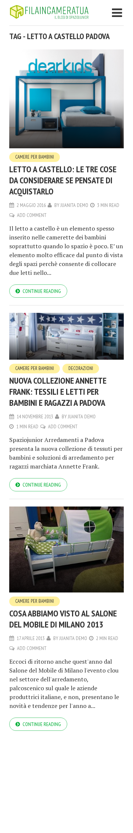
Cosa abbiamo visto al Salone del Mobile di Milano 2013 (63, 619)
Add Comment (32, 215)
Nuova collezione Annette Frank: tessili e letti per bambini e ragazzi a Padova (57, 391)
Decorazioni (80, 368)
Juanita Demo (74, 205)
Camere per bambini (34, 157)
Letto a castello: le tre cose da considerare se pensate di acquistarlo (62, 180)
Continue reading (42, 291)
